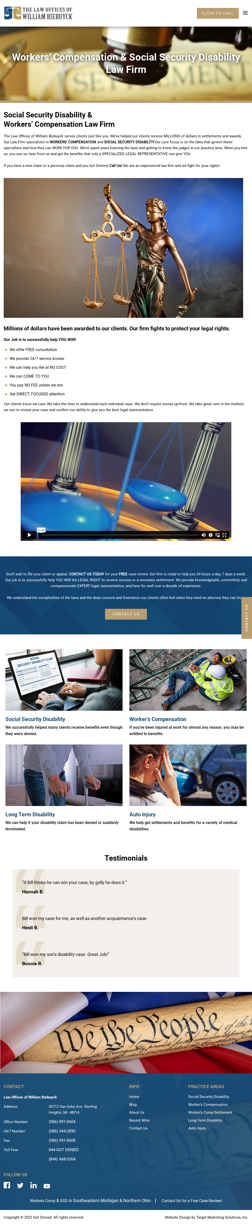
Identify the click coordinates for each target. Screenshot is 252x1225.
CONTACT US (126, 614)
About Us (136, 1112)
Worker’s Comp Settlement (210, 1112)
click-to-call (218, 13)
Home (134, 1097)
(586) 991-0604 (62, 1121)
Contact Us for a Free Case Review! (192, 1200)
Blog (133, 1104)
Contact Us (138, 1128)
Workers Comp (42, 1200)
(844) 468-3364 (62, 1159)
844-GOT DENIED (64, 1149)
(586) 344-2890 (62, 1131)
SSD (64, 1200)
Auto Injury (142, 814)
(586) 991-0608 (62, 1140)
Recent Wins (139, 1120)
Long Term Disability (30, 814)
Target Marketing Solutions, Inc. (222, 1217)
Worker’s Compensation (157, 719)
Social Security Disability (35, 719)
